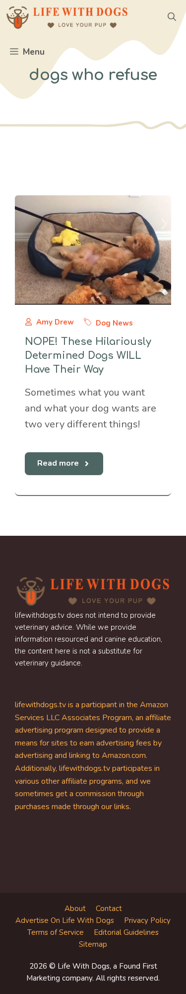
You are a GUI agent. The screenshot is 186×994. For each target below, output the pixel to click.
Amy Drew (55, 322)
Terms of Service (55, 932)
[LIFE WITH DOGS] (67, 17)
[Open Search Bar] (172, 17)
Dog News (114, 323)
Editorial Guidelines (126, 932)
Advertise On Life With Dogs (64, 920)
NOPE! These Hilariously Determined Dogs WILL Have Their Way (88, 355)
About (75, 908)
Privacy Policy (147, 920)
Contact (109, 908)
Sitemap (93, 944)
